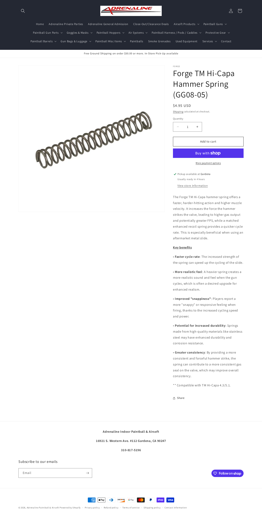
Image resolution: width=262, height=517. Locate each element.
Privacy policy (92, 507)
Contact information (176, 507)
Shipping (178, 111)
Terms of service (131, 507)
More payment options (208, 162)
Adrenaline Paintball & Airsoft (43, 507)
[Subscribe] (87, 473)
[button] (22, 10)
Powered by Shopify (70, 507)
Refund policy (111, 507)
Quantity (178, 118)
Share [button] (181, 398)
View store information (192, 185)
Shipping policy (152, 507)
